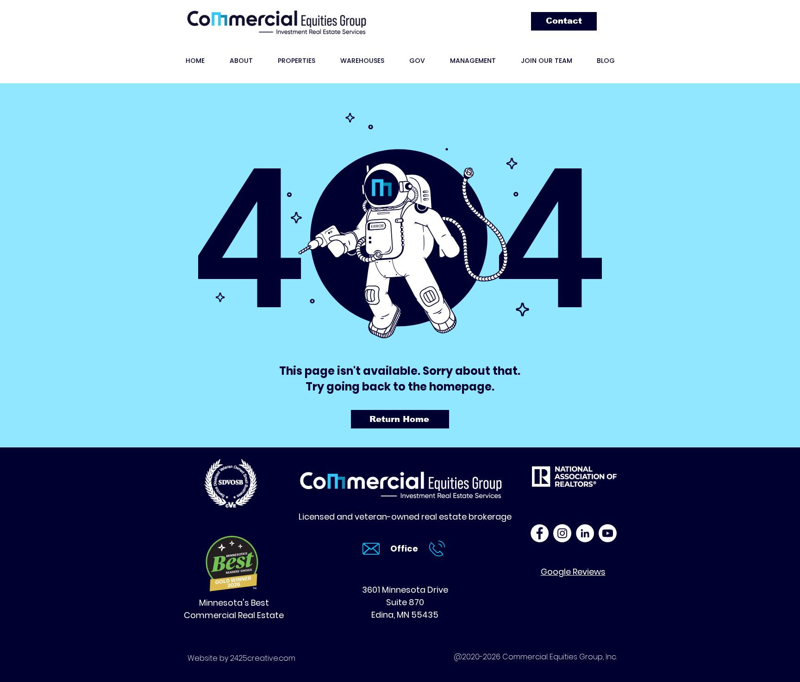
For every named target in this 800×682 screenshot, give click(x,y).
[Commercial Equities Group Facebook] (540, 533)
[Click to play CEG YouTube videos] (608, 533)
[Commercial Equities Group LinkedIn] (585, 533)
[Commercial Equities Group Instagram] (562, 533)
